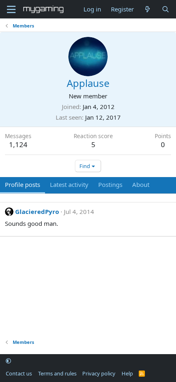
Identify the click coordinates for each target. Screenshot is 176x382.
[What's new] (147, 9)
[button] (8, 361)
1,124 (18, 144)
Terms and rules (57, 373)
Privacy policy (98, 373)
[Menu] (11, 9)
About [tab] (140, 184)
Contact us (19, 373)
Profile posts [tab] (22, 184)
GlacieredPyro (37, 211)
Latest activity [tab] (69, 184)
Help (127, 373)
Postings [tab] (110, 184)
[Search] (165, 9)
